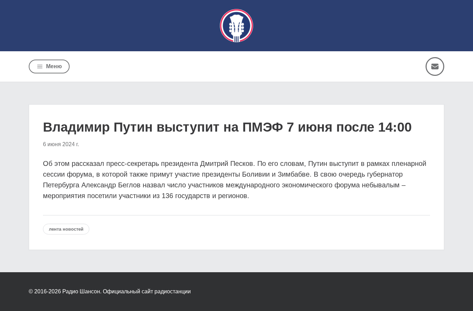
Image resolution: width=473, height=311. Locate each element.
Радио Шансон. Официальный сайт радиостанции (126, 291)
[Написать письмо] (435, 66)
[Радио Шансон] (236, 25)
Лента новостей (66, 229)
